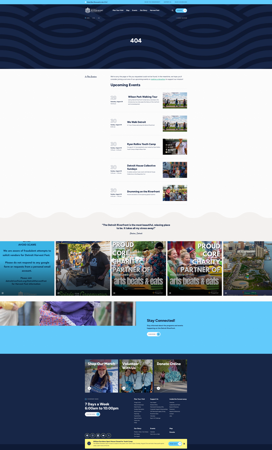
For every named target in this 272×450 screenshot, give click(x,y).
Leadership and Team (175, 404)
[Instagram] (92, 435)
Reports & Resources (175, 411)
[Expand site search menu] (172, 10)
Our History (137, 434)
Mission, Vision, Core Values (141, 432)
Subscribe (152, 334)
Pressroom (172, 409)
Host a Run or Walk (155, 434)
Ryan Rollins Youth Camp (141, 144)
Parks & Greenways (139, 404)
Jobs (171, 416)
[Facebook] (87, 435)
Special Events (138, 418)
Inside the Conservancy (152, 2)
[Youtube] (103, 435)
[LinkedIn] (98, 435)
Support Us (167, 2)
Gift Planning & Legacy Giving (157, 411)
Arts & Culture (137, 411)
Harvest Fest (154, 10)
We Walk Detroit (136, 122)
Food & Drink (137, 416)
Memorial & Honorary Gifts (157, 407)
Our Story (143, 10)
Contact (172, 413)
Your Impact (153, 402)
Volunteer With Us (130, 366)
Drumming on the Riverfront (143, 191)
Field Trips (136, 413)
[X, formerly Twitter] (108, 435)
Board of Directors (174, 407)
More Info (173, 443)
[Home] (94, 10)
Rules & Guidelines (181, 2)
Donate (179, 10)
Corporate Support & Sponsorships (159, 409)
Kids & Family (137, 407)
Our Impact (137, 436)
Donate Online (169, 364)
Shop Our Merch (101, 364)
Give (93, 18)
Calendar (152, 432)
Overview (172, 402)
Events (134, 10)
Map (127, 10)
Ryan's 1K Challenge (155, 418)
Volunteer (152, 416)
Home (88, 18)
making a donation (158, 79)
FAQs (135, 422)
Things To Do (137, 402)
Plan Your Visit (118, 10)
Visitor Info (91, 414)
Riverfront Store (154, 413)
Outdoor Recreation (139, 409)
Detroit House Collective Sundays (141, 167)
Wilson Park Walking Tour (142, 97)
